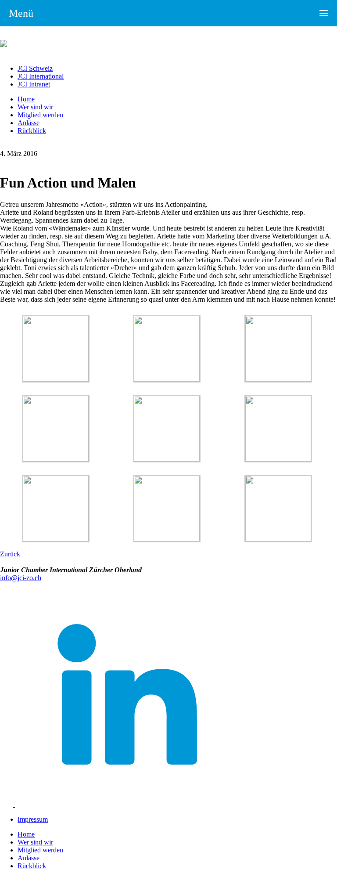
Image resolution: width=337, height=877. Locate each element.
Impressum (33, 819)
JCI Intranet (34, 84)
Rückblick (32, 130)
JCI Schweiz (35, 68)
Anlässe (28, 122)
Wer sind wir (35, 107)
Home (26, 99)
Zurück (10, 554)
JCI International (41, 76)
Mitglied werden (40, 115)
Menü (21, 13)
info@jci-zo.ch (20, 577)
